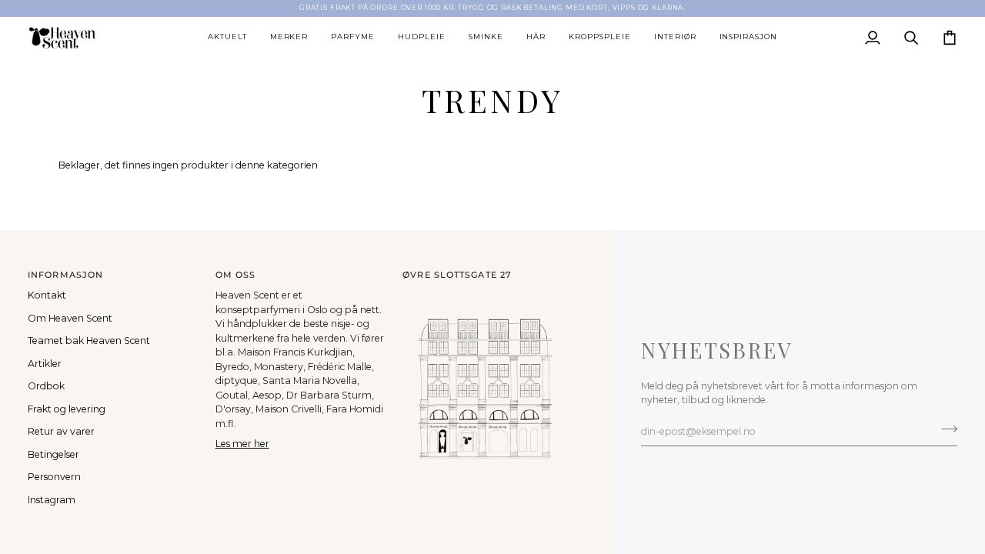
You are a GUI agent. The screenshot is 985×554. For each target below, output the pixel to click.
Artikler (45, 363)
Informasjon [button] (65, 274)
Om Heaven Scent (70, 318)
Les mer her (242, 443)
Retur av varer (61, 431)
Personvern (54, 476)
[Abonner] (944, 429)
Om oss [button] (235, 274)
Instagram (51, 500)
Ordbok (46, 386)
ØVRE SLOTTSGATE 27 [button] (457, 274)
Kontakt (47, 295)
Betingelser (53, 454)
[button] (227, 37)
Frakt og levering (66, 409)
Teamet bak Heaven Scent (89, 340)
